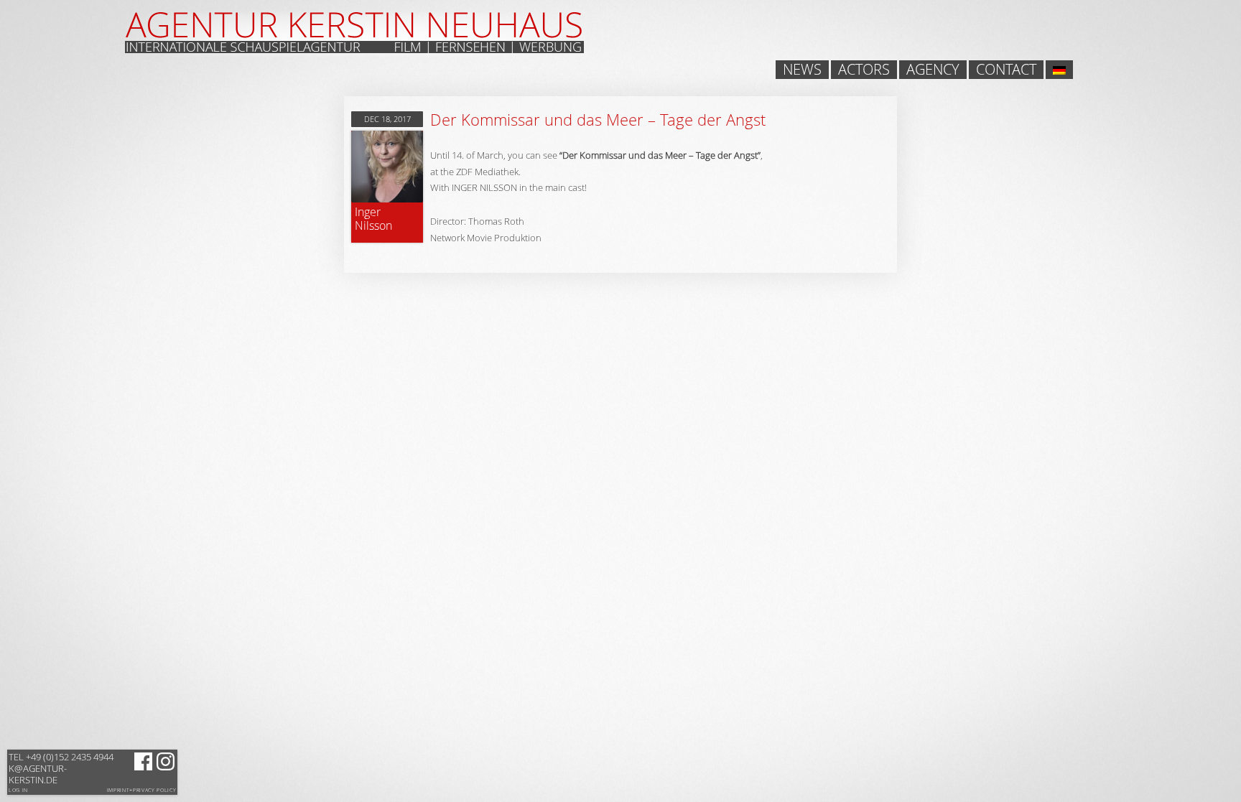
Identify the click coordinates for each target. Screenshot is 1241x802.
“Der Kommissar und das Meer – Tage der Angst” (660, 155)
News (802, 69)
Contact (1006, 69)
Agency (932, 69)
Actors (864, 69)
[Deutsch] (1059, 69)
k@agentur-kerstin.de (61, 768)
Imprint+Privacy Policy (142, 790)
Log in (18, 790)
